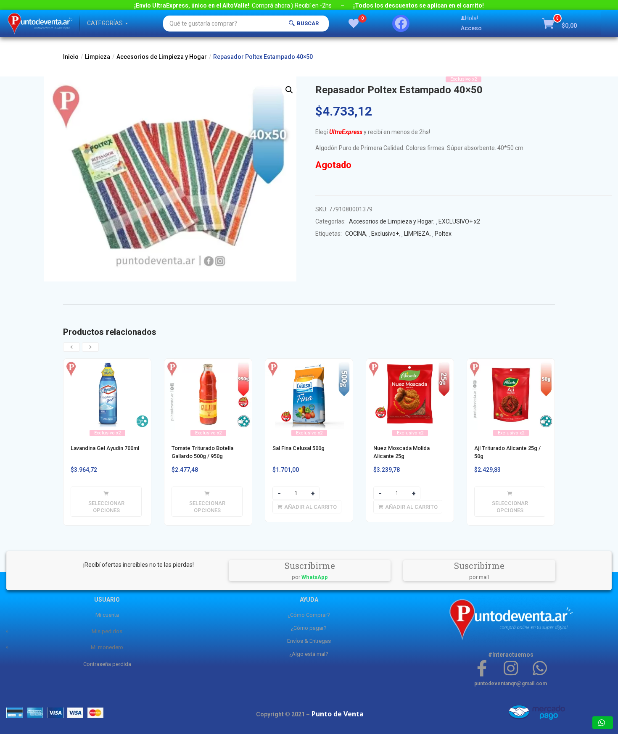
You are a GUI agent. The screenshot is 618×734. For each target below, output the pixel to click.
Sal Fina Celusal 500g (298, 448)
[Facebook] (400, 23)
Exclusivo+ (385, 233)
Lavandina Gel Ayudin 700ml (105, 448)
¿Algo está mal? (308, 654)
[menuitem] (105, 23)
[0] (354, 23)
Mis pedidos (107, 631)
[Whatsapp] (539, 668)
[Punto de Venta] (40, 23)
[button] (559, 23)
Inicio (71, 56)
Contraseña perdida (107, 664)
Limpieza (97, 56)
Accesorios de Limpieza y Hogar (161, 56)
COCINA (355, 233)
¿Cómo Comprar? (309, 615)
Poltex (443, 233)
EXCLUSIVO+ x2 (459, 221)
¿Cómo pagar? (309, 628)
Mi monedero (107, 647)
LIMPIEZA (417, 233)
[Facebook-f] (482, 668)
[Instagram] (511, 668)
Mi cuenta (107, 615)
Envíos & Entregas (309, 641)
